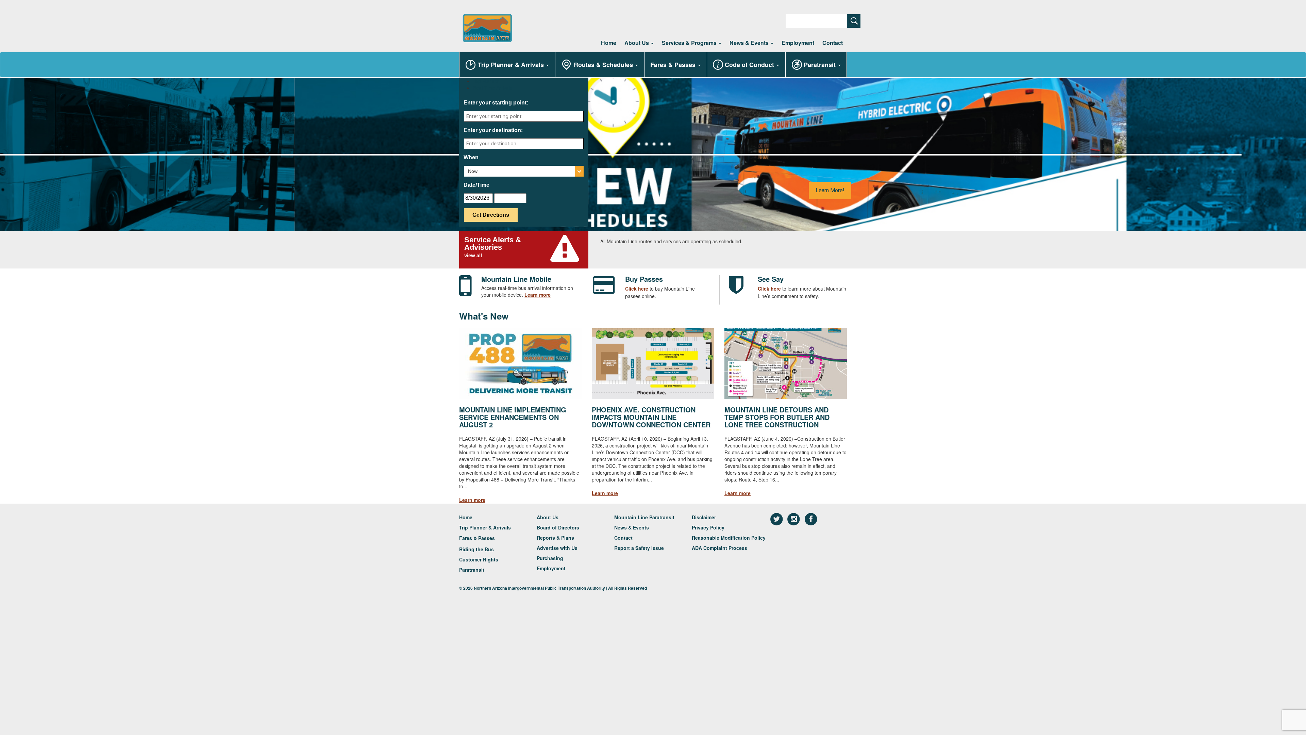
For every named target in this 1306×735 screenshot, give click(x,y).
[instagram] (795, 519)
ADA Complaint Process (719, 547)
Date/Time (476, 185)
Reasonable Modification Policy (729, 537)
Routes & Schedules (604, 64)
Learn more (537, 294)
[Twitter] (777, 519)
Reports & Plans (555, 537)
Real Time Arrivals (492, 87)
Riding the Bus (476, 549)
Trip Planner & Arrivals (512, 64)
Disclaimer (704, 517)
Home (608, 43)
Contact (832, 43)
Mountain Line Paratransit (644, 517)
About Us (637, 43)
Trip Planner (486, 81)
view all (473, 255)
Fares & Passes (673, 64)
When (471, 157)
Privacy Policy (708, 527)
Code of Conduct (750, 64)
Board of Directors (558, 527)
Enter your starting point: (496, 102)
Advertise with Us (557, 547)
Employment (798, 43)
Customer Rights (478, 559)
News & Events (750, 43)
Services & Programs (690, 43)
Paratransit (820, 64)
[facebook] (811, 519)
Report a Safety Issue (639, 547)
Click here (636, 288)
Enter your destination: (493, 130)
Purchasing (550, 558)
